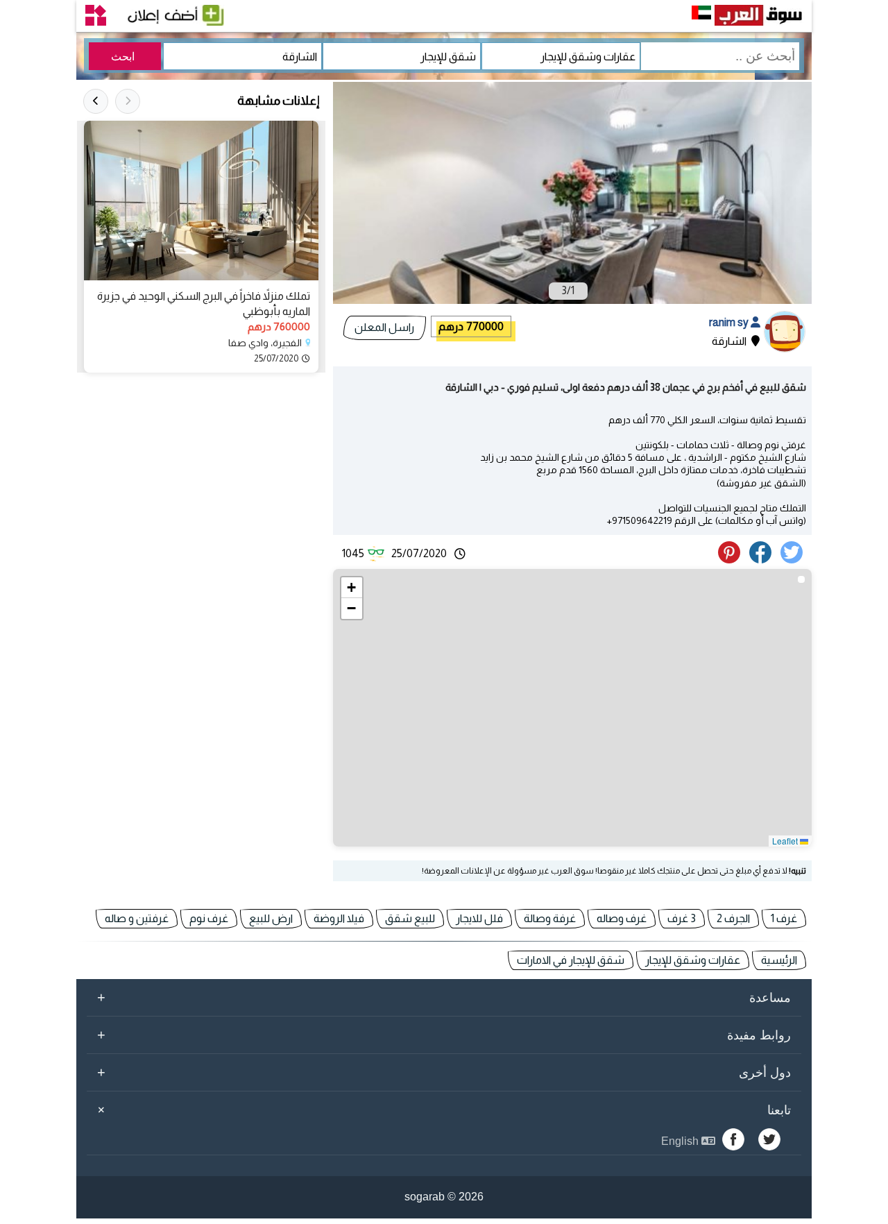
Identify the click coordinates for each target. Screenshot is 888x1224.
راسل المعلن (384, 327)
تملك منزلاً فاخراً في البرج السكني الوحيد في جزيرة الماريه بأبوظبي (203, 303)
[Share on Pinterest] (732, 560)
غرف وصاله (622, 918)
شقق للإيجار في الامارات (570, 960)
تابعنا (442, 1109)
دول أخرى (444, 1072)
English (681, 1141)
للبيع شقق (410, 918)
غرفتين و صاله (137, 918)
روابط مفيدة (444, 1034)
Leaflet (786, 841)
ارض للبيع (271, 918)
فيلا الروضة (339, 918)
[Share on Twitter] (794, 560)
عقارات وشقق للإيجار (692, 960)
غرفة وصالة (550, 918)
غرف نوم (208, 918)
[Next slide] (95, 101)
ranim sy (730, 322)
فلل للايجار (479, 918)
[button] (351, 587)
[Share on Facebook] (762, 560)
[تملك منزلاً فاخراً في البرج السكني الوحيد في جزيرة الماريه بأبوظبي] (201, 200)
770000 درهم (471, 326)
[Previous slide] (127, 101)
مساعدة (444, 997)
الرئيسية (779, 960)
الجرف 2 (733, 918)
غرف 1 (784, 918)
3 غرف (681, 918)
